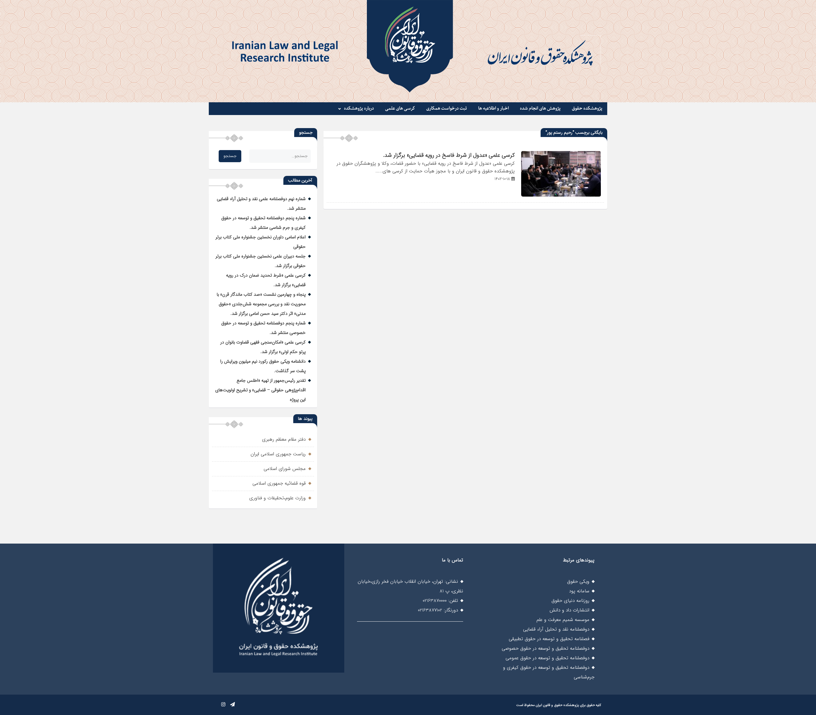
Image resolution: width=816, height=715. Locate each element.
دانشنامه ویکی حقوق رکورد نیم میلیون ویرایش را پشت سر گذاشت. (263, 366)
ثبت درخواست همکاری (446, 108)
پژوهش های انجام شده (540, 108)
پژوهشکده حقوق (587, 108)
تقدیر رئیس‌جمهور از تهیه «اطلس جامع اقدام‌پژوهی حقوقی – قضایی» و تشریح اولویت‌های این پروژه (260, 390)
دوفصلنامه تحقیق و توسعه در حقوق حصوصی (545, 648)
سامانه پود (579, 591)
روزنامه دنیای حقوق (570, 600)
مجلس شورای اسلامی (285, 469)
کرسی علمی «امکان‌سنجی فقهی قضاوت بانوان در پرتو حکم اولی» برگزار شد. (263, 347)
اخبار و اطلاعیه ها (493, 108)
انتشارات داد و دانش (569, 610)
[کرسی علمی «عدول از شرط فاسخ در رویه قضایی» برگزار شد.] (561, 195)
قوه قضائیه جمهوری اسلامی (279, 483)
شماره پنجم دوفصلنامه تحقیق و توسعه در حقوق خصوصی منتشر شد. (263, 328)
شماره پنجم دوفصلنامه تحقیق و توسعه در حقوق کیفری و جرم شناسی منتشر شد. (263, 222)
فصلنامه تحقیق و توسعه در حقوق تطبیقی (549, 639)
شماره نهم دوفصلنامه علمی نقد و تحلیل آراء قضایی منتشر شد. (261, 203)
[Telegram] (232, 705)
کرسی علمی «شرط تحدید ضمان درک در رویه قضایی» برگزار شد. (266, 280)
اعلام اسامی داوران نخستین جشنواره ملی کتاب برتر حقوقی (260, 242)
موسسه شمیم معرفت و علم (562, 620)
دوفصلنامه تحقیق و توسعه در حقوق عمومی (547, 658)
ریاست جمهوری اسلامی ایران (278, 454)
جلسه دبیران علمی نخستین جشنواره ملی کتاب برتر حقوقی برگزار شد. (260, 261)
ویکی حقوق (578, 581)
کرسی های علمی (400, 108)
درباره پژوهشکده (359, 108)
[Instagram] (223, 705)
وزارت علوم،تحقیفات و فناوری (277, 498)
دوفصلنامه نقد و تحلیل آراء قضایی (556, 629)
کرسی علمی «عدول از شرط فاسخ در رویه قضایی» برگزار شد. (449, 155)
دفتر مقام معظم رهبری (284, 439)
